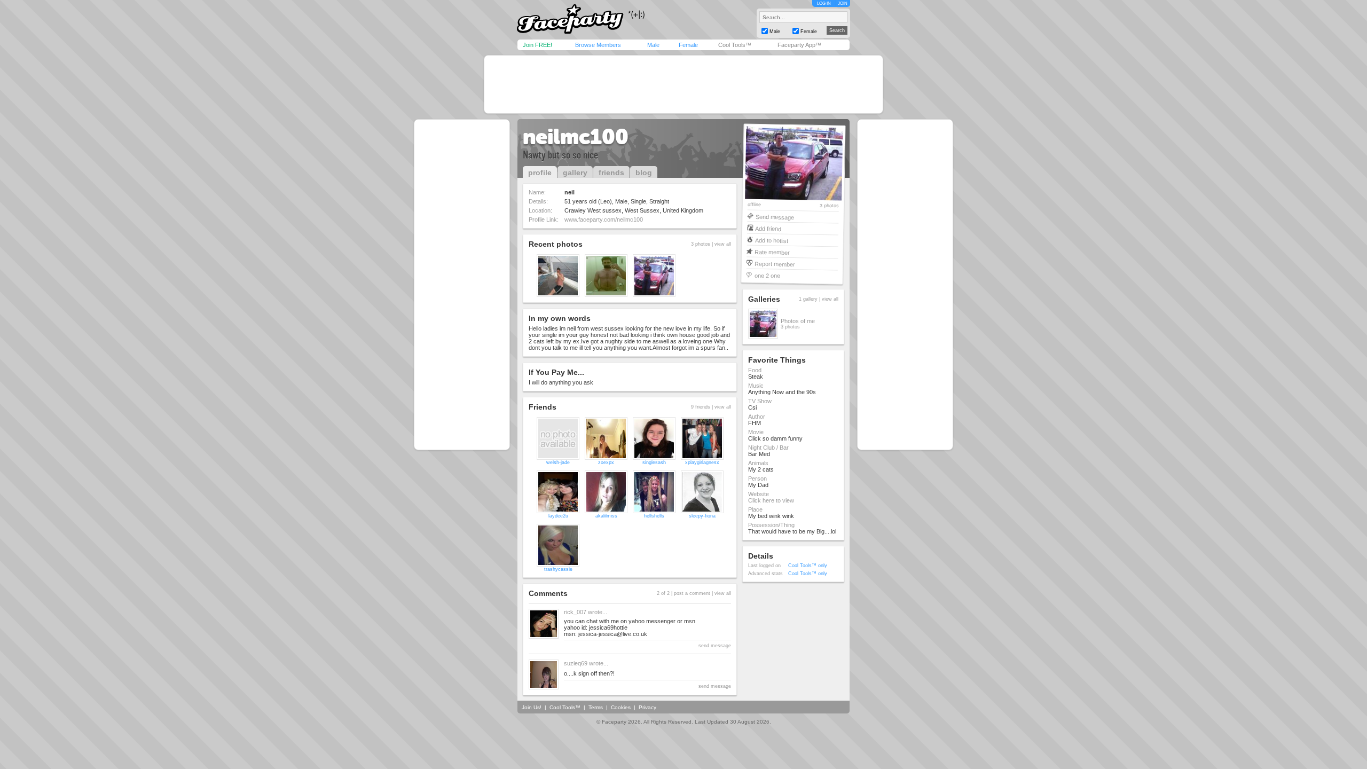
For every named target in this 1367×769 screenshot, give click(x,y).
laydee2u (558, 516)
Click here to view (771, 500)
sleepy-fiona (702, 516)
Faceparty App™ (799, 45)
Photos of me (798, 321)
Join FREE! (537, 45)
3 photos (829, 206)
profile (540, 172)
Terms (595, 707)
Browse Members (598, 45)
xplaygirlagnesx (702, 462)
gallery (575, 172)
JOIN (842, 3)
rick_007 (575, 612)
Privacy (647, 707)
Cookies (621, 707)
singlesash (654, 462)
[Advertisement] (683, 84)
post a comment (692, 593)
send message (714, 645)
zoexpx (606, 462)
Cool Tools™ (734, 45)
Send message (774, 216)
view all (722, 244)
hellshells (654, 516)
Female (688, 45)
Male (653, 45)
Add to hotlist (771, 240)
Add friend (768, 228)
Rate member (772, 251)
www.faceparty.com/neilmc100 (603, 219)
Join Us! (531, 707)
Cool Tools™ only (807, 565)
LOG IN (824, 3)
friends (611, 172)
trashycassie (558, 569)
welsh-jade (558, 462)
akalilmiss (606, 516)
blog (643, 172)
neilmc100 (575, 136)
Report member (775, 263)
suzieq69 (575, 663)
